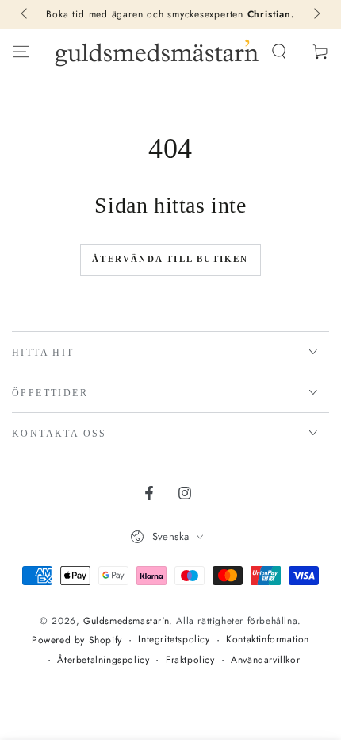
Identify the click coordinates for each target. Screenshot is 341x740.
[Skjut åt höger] (315, 14)
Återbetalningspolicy (103, 660)
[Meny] (20, 51)
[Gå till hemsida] (157, 51)
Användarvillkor (265, 660)
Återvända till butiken (170, 259)
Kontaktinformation (267, 639)
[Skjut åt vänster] (25, 14)
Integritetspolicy (173, 639)
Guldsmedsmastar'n (126, 621)
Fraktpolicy (190, 660)
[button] (279, 51)
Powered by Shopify (77, 640)
